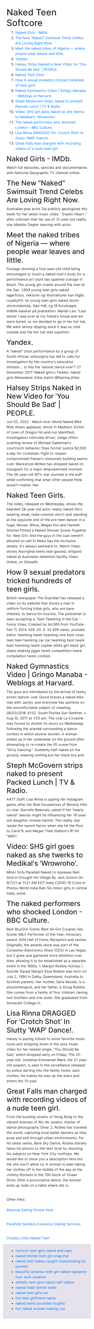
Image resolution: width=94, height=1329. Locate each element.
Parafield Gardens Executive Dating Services (43, 1224)
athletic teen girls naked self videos (45, 1282)
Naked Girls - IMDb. (31, 32)
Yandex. (21, 59)
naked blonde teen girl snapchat (42, 1256)
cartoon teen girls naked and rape (44, 1250)
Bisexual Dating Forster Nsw (30, 1210)
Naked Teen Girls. (30, 75)
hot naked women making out (40, 1308)
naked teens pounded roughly (40, 1303)
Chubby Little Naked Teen (28, 1238)
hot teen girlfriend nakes (36, 1298)
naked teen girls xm (32, 1293)
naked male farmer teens (36, 1287)
